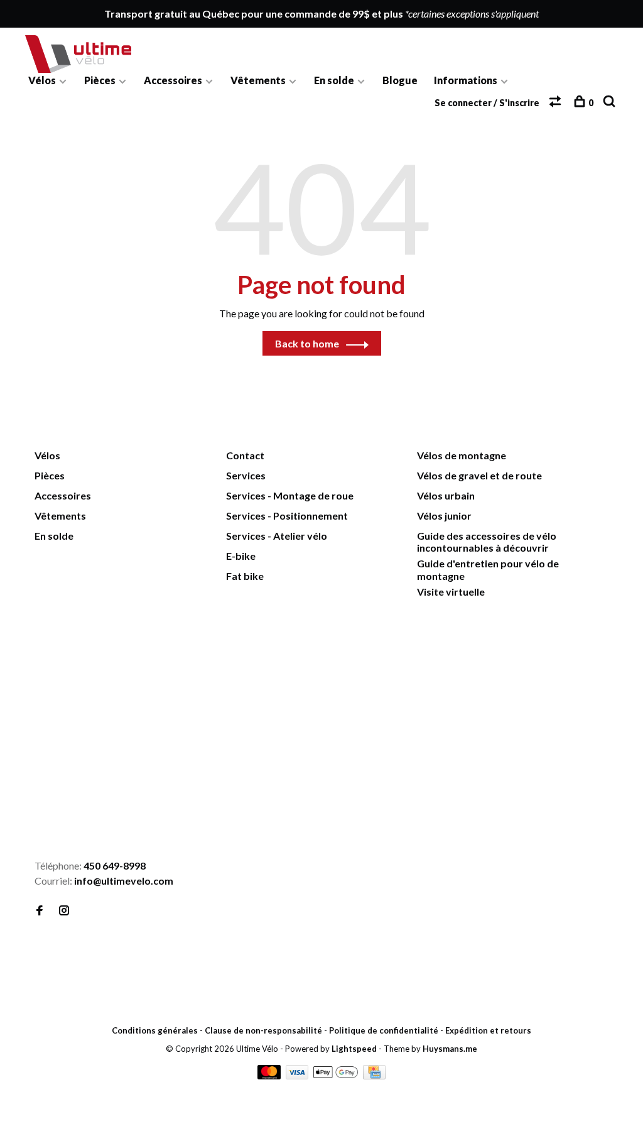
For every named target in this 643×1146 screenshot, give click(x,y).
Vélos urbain (446, 495)
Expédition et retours (488, 1030)
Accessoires (173, 80)
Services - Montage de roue (290, 495)
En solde (334, 80)
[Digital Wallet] (336, 1075)
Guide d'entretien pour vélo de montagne (488, 569)
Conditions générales (155, 1030)
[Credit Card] (374, 1075)
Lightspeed (354, 1049)
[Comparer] (556, 102)
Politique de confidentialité (383, 1030)
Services (246, 475)
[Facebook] (40, 910)
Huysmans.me (450, 1049)
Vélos (42, 80)
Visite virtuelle (451, 592)
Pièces (100, 80)
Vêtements (258, 80)
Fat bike (245, 576)
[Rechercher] (610, 102)
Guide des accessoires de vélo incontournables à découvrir (486, 542)
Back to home (307, 343)
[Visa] (298, 1075)
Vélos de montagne (461, 455)
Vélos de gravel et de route (479, 475)
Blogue (400, 80)
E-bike (241, 556)
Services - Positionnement (287, 515)
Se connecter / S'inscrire (487, 102)
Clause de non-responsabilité (263, 1030)
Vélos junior (444, 515)
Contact (245, 455)
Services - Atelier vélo (276, 536)
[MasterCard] (270, 1075)
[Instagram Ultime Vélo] (64, 910)
